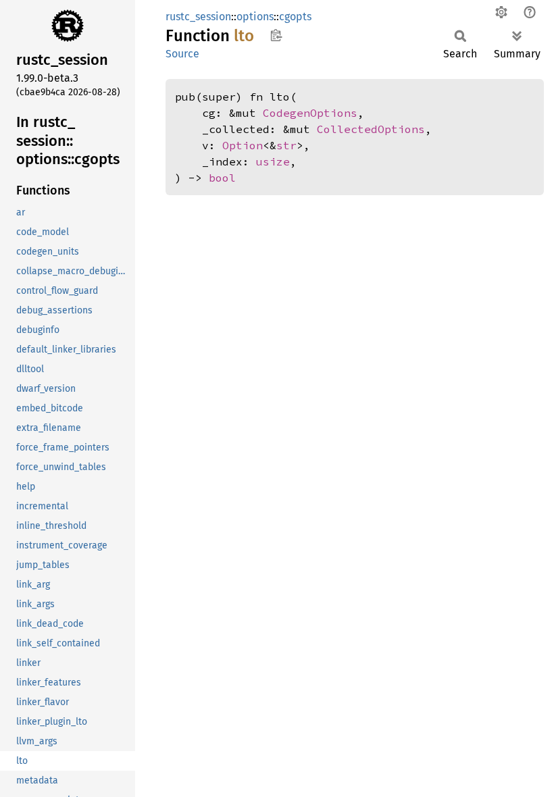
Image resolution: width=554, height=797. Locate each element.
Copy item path (276, 35)
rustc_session (198, 16)
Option (242, 145)
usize (273, 161)
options (255, 16)
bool (222, 177)
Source (182, 53)
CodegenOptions (310, 113)
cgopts (295, 16)
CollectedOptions (371, 129)
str (286, 145)
